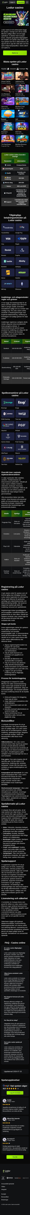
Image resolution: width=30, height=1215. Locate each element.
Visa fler (15, 1157)
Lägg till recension (15, 1092)
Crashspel (22, 68)
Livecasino (13, 68)
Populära (3, 68)
